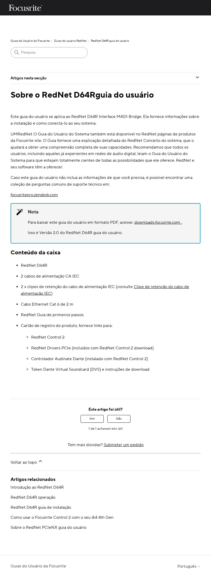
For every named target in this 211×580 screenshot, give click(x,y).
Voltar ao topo (24, 462)
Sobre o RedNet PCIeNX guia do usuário (48, 527)
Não (119, 419)
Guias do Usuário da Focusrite (30, 41)
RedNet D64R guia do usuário (110, 41)
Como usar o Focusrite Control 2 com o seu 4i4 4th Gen (62, 517)
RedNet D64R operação (33, 497)
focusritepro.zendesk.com (34, 194)
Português (187, 566)
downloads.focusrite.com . (158, 222)
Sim (92, 419)
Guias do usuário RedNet (70, 41)
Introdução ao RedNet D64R (37, 487)
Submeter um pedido (124, 444)
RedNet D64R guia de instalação (41, 507)
